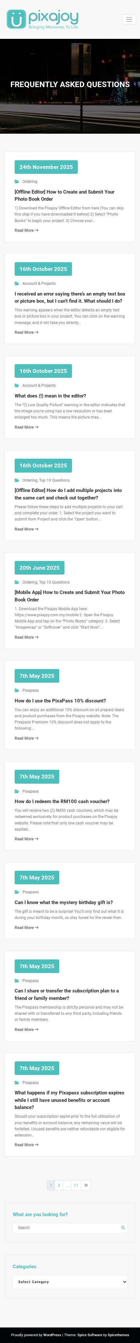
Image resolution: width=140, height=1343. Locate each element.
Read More (25, 230)
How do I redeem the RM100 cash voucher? (62, 801)
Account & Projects (39, 283)
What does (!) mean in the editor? (50, 396)
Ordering (29, 181)
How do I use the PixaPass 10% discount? (60, 701)
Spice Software (89, 1335)
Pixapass (30, 690)
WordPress (52, 1335)
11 (76, 1185)
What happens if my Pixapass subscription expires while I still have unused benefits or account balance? (69, 1100)
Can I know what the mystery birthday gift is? (64, 902)
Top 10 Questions (54, 480)
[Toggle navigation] (129, 20)
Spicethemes (118, 1335)
